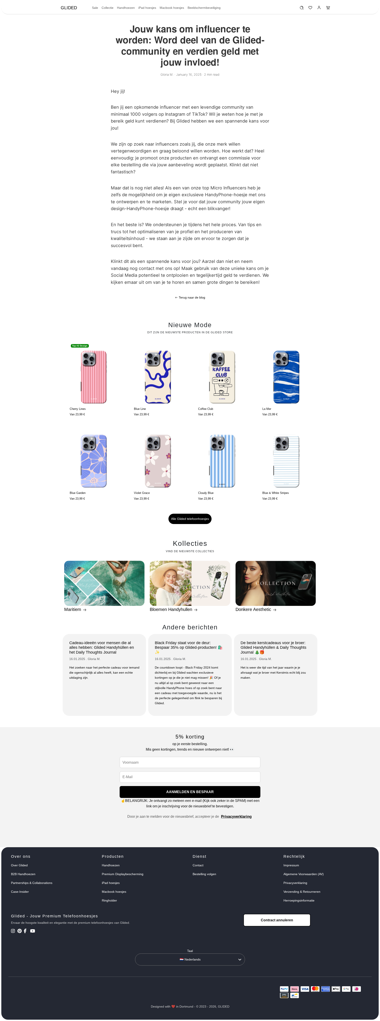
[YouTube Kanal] (33, 931)
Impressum (291, 865)
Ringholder (109, 900)
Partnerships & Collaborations (31, 883)
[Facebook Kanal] (26, 931)
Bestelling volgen (204, 874)
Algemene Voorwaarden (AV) (303, 874)
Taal (190, 951)
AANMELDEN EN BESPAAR (190, 792)
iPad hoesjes (147, 7)
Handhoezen (126, 7)
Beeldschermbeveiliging (204, 7)
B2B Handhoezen (23, 874)
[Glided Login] (319, 9)
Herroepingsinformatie (298, 900)
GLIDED (69, 7)
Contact (198, 865)
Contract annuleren (277, 920)
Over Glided (19, 865)
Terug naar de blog (191, 297)
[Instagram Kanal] (13, 931)
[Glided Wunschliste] (301, 9)
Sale (95, 7)
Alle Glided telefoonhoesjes (190, 519)
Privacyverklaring (236, 816)
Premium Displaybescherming (122, 874)
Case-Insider (20, 891)
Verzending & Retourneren (301, 891)
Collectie (107, 7)
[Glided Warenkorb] (328, 9)
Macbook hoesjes (172, 7)
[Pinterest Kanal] (20, 931)
